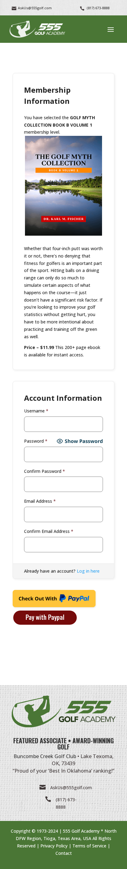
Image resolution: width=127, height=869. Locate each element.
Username (36, 411)
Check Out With (44, 600)
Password (35, 441)
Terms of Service (89, 846)
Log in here (88, 571)
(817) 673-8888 (98, 8)
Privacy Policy (54, 846)
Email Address (40, 501)
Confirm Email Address (48, 531)
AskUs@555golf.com (71, 787)
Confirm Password (44, 471)
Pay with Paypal (45, 617)
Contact (63, 853)
